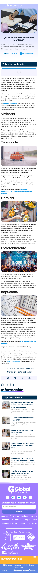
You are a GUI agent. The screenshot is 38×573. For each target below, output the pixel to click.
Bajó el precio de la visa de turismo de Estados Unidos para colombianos (22, 404)
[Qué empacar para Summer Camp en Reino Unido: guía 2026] (6, 446)
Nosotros (4, 516)
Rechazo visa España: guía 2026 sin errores (22, 431)
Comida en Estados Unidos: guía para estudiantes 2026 (22, 459)
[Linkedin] (30, 497)
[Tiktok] (25, 497)
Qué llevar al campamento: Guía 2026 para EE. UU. (22, 472)
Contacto (33, 516)
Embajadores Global (9, 523)
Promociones (17, 520)
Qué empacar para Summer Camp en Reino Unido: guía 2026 (22, 445)
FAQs (35, 520)
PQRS (4, 570)
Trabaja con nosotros (28, 523)
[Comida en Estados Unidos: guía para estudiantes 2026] (6, 461)
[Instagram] (7, 497)
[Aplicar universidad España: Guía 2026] (6, 420)
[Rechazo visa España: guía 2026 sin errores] (6, 433)
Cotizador (5, 520)
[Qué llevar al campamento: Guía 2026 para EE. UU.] (6, 474)
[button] (8, 378)
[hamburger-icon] (35, 557)
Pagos (27, 520)
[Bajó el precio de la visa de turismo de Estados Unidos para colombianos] (6, 405)
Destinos (24, 516)
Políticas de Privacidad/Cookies (24, 570)
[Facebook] (13, 497)
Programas (14, 516)
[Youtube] (19, 497)
